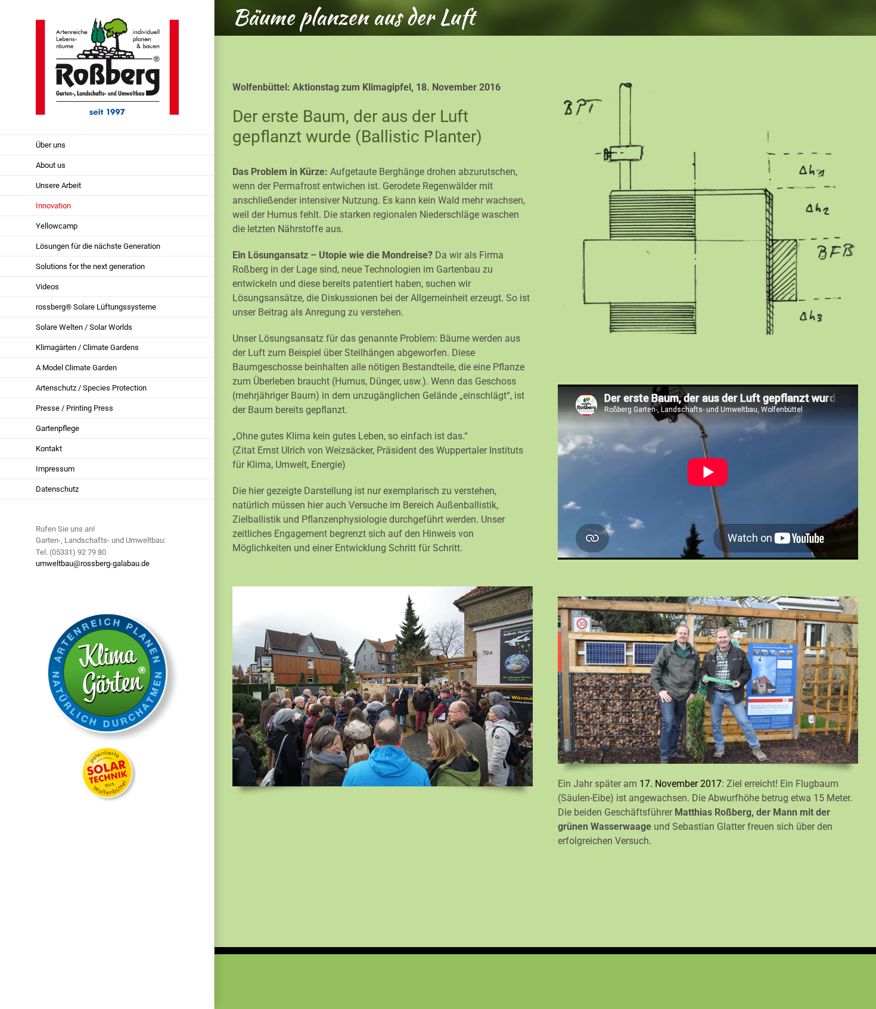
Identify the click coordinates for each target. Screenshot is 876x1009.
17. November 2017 (680, 783)
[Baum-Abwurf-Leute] (382, 590)
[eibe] (708, 601)
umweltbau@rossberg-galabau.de (93, 563)
